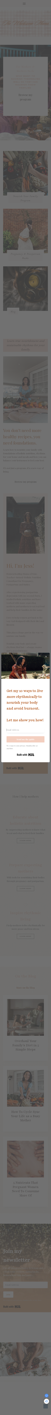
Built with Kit (25, 754)
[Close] (46, 656)
